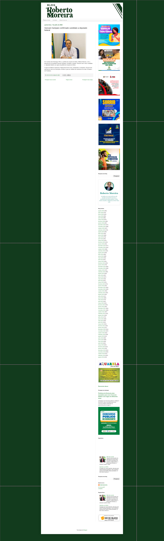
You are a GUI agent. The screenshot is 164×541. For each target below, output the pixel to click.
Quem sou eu (63, 20)
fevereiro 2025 (101, 242)
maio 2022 (100, 299)
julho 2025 (100, 233)
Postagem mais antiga (87, 79)
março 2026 (101, 219)
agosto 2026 (101, 210)
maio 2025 (100, 237)
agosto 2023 (101, 273)
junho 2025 (101, 235)
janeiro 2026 (101, 223)
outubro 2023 (101, 270)
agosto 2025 (101, 231)
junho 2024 (101, 256)
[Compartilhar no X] (66, 75)
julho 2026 (100, 212)
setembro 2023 (101, 271)
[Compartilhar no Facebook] (68, 75)
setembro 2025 (101, 230)
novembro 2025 (102, 226)
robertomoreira (103, 485)
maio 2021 (100, 320)
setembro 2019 (101, 355)
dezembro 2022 (102, 287)
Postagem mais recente (50, 79)
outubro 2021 (101, 311)
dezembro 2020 (102, 329)
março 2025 (101, 240)
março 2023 (101, 282)
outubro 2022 (101, 291)
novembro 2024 (102, 247)
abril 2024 (100, 259)
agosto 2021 (101, 315)
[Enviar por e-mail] (63, 75)
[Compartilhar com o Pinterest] (70, 75)
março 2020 (101, 345)
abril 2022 (100, 301)
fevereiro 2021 (101, 325)
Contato (55, 20)
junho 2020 (101, 339)
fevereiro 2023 (101, 284)
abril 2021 (100, 322)
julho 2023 (100, 275)
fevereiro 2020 (101, 346)
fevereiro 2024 (101, 263)
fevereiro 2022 (101, 304)
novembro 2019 (102, 352)
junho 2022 (101, 298)
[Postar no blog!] (65, 75)
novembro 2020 (102, 331)
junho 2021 (101, 318)
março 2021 (101, 324)
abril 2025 (100, 238)
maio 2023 (100, 278)
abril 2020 (100, 343)
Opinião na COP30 (104, 467)
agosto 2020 (101, 336)
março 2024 (101, 261)
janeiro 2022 (101, 306)
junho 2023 (101, 277)
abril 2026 (100, 217)
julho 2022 (100, 296)
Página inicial (46, 20)
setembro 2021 (101, 313)
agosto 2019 (101, 357)
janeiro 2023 (101, 285)
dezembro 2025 (102, 224)
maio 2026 (100, 216)
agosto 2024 (101, 252)
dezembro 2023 (102, 266)
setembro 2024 (101, 250)
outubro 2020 (101, 332)
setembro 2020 (101, 334)
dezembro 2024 (102, 245)
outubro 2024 (101, 249)
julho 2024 (100, 254)
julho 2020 (100, 338)
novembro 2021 (102, 310)
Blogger (85, 530)
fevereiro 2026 (101, 221)
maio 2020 (100, 341)
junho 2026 (101, 214)
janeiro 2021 (101, 327)
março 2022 (101, 303)
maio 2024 (100, 258)
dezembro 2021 (102, 308)
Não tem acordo (110, 456)
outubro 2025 (101, 228)
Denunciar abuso (103, 386)
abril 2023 (100, 280)
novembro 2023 (102, 268)
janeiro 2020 (101, 348)
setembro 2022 (101, 292)
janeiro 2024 (101, 264)
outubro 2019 (101, 353)
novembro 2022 (102, 289)
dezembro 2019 (102, 350)
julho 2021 (100, 317)
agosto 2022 (101, 294)
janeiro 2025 (101, 244)
